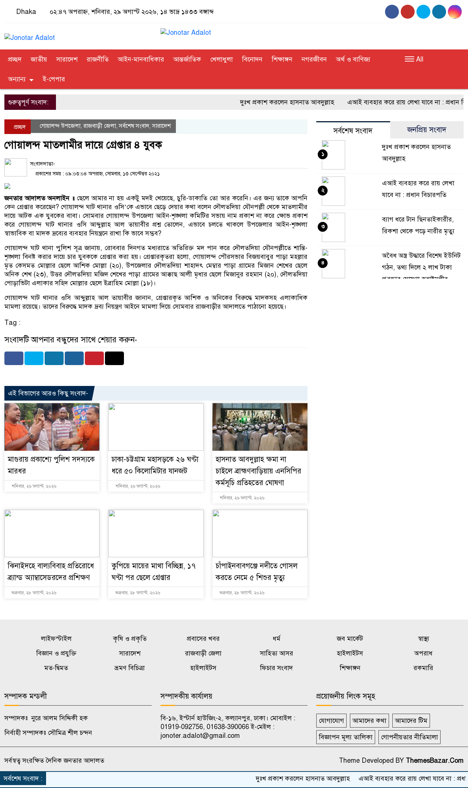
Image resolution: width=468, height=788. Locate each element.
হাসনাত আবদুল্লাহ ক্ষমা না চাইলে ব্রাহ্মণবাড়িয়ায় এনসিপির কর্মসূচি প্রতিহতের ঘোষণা (258, 471)
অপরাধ (423, 653)
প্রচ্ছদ (15, 59)
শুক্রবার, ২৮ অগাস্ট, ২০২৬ (33, 592)
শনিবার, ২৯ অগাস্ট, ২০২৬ (33, 486)
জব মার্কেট (350, 639)
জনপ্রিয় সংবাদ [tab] (426, 129)
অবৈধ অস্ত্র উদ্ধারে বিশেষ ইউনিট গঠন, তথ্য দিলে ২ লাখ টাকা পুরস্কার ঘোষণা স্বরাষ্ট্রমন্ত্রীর (421, 267)
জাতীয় (39, 59)
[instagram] (423, 12)
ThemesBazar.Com (435, 761)
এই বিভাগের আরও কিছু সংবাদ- (48, 393)
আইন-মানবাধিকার (141, 59)
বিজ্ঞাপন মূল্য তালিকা (346, 737)
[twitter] (439, 12)
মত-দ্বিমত (56, 668)
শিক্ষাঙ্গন (282, 59)
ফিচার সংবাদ (276, 668)
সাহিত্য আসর (276, 653)
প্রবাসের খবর (203, 639)
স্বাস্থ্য (423, 639)
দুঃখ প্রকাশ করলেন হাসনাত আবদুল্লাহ (273, 102)
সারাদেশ (67, 59)
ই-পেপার (54, 79)
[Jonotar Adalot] (29, 34)
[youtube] (408, 12)
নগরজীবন (314, 59)
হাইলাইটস (350, 653)
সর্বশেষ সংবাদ (134, 126)
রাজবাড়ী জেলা (99, 126)
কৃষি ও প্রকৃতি (130, 639)
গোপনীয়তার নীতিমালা (409, 737)
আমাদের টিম (411, 721)
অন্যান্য (17, 79)
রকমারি (423, 668)
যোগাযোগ (331, 721)
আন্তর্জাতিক (187, 59)
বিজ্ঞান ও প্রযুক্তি (56, 653)
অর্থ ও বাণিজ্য (353, 59)
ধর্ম (276, 639)
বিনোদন (252, 59)
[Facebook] (13, 358)
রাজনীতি (98, 59)
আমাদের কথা (369, 721)
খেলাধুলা (221, 59)
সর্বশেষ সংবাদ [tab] (353, 130)
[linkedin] (455, 12)
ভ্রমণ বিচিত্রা (129, 668)
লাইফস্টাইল (56, 639)
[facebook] (392, 12)
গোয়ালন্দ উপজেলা (59, 126)
